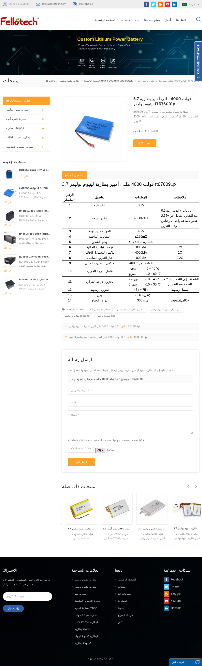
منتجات (125, 20)
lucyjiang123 (86, 4)
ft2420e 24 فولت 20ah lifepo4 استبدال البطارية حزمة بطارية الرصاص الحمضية (34, 280)
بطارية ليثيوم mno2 (86, 608)
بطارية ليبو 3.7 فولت (86, 615)
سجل (11, 608)
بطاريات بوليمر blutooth (77, 316)
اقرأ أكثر (23, 176)
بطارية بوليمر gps (106, 316)
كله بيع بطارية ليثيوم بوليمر (130, 310)
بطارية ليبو (80, 594)
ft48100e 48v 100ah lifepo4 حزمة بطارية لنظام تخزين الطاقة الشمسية (34, 211)
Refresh (111, 450)
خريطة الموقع (125, 615)
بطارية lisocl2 (83, 629)
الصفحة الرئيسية (105, 20)
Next (195, 484)
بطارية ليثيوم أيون (16, 119)
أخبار (168, 20)
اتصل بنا (181, 20)
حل (137, 20)
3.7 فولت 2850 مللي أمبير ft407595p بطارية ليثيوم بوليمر (113, 529)
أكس (120, 622)
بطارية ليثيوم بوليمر (69, 81)
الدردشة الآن (178, 662)
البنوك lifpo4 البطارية (87, 636)
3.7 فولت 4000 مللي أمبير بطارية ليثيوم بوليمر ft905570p (183, 528)
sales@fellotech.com (54, 4)
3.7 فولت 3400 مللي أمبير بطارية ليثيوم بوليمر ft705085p (148, 529)
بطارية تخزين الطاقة (18, 137)
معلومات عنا (152, 20)
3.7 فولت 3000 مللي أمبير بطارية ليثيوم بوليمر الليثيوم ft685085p (108, 337)
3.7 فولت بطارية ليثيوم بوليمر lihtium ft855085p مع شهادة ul (77, 529)
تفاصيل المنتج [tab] (74, 175)
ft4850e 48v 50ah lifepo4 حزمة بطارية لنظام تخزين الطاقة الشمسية (34, 234)
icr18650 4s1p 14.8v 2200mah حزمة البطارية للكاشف (34, 188)
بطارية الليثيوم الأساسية (20, 146)
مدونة (121, 608)
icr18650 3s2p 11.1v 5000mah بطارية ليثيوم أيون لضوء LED (34, 170)
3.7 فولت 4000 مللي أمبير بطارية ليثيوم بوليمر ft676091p (106, 379)
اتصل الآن (145, 143)
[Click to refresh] (100, 450)
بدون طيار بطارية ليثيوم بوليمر (166, 310)
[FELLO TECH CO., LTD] (20, 20)
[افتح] (198, 61)
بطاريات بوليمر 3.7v (100, 310)
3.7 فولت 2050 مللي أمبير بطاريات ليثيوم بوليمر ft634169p (104, 326)
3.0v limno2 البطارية (87, 622)
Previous (187, 484)
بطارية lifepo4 (15, 128)
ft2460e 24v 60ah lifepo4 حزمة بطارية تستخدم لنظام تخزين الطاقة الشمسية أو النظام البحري (34, 257)
